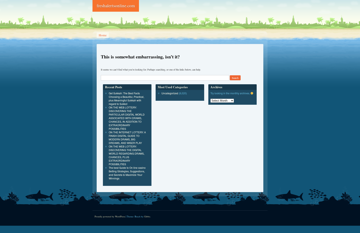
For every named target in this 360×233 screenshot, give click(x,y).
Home (103, 35)
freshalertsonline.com (116, 6)
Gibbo (147, 216)
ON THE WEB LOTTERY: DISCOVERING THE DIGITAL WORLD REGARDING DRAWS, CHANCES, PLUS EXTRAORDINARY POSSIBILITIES (126, 155)
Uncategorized (169, 93)
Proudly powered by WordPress (110, 216)
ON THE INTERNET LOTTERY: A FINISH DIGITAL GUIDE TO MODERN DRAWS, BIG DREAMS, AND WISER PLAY (127, 137)
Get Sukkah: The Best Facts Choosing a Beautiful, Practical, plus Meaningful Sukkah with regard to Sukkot (126, 98)
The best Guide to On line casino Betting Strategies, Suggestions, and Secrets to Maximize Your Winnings (127, 173)
